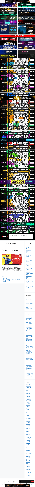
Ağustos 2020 (28, 469)
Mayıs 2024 (28, 403)
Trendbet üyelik (30, 374)
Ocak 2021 (28, 462)
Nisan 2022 (28, 440)
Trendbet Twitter (5, 278)
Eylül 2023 (28, 415)
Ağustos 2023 (28, 416)
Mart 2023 (28, 424)
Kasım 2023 (28, 412)
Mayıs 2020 (28, 473)
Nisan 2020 (28, 475)
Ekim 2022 (28, 431)
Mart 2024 (28, 406)
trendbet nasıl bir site (15, 279)
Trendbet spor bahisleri (29, 366)
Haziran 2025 (28, 387)
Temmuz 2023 (28, 418)
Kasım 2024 (28, 394)
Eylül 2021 (28, 450)
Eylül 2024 (28, 397)
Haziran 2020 (28, 472)
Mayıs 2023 (28, 421)
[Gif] (17, 98)
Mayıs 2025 (28, 389)
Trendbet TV (28, 367)
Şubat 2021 (28, 460)
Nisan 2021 (28, 457)
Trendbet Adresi (29, 245)
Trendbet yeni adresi (29, 369)
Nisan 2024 (28, 405)
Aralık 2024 (28, 393)
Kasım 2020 (28, 465)
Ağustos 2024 (28, 399)
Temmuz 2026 (28, 384)
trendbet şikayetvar (7, 280)
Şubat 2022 (28, 443)
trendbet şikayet (29, 375)
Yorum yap (4, 281)
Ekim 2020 (28, 466)
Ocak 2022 (28, 444)
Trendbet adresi (29, 318)
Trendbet (11, 235)
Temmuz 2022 (28, 435)
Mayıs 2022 (28, 438)
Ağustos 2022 (28, 434)
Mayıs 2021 (28, 456)
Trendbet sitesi (28, 365)
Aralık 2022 (28, 428)
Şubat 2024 (28, 408)
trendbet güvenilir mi (8, 279)
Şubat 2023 (28, 425)
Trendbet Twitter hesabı (10, 250)
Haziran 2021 (28, 454)
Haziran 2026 (28, 386)
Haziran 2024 (28, 402)
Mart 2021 (28, 459)
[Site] (17, 60)
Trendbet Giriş (16, 235)
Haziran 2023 (28, 419)
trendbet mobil (28, 353)
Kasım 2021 (28, 447)
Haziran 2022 (28, 437)
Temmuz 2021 (28, 453)
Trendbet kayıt (28, 351)
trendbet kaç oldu (29, 352)
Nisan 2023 (28, 422)
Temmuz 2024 (28, 400)
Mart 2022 (28, 441)
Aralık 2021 (28, 446)
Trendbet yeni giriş (29, 370)
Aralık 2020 (28, 463)
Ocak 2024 (28, 409)
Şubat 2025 (28, 390)
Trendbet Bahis (28, 319)
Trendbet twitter (29, 368)
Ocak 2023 (28, 427)
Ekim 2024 (28, 396)
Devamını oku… (4, 276)
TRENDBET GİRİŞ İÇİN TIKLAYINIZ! (17, 35)
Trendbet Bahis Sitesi (23, 235)
